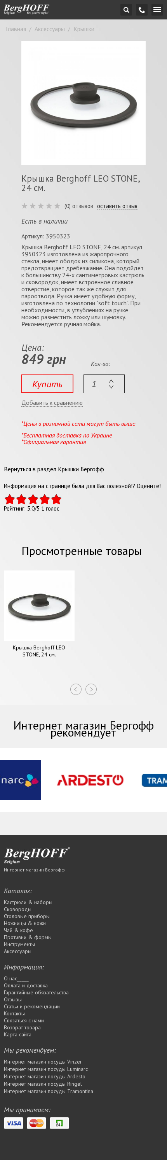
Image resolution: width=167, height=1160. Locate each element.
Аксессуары (17, 951)
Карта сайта (17, 1034)
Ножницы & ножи (25, 923)
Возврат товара (22, 1027)
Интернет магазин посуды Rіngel (43, 1083)
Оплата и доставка (26, 985)
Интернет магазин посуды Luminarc (46, 1069)
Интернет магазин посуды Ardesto (44, 1076)
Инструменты (19, 944)
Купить (47, 384)
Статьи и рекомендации (32, 1006)
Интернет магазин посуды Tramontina (48, 1091)
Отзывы (13, 999)
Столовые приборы (27, 916)
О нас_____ (16, 978)
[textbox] (104, 383)
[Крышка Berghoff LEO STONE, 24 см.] (83, 103)
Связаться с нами (24, 1020)
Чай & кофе (18, 930)
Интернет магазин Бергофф (34, 870)
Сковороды (17, 909)
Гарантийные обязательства (36, 992)
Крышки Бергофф (81, 468)
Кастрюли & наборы (28, 902)
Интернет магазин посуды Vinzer (43, 1061)
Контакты (14, 1013)
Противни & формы (28, 937)
